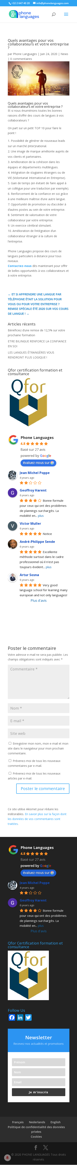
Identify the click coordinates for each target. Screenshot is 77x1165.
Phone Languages (25, 54)
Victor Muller (30, 523)
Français (18, 1122)
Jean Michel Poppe (35, 473)
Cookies (36, 1137)
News (64, 54)
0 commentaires (21, 59)
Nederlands (37, 1122)
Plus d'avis (39, 600)
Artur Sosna (29, 575)
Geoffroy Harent (33, 490)
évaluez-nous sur (36, 462)
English (56, 1122)
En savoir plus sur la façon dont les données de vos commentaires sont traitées (37, 819)
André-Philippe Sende (37, 541)
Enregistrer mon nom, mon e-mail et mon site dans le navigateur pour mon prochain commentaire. (38, 748)
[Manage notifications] (7, 1157)
